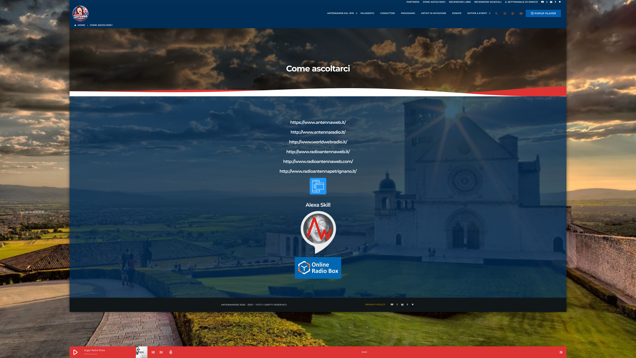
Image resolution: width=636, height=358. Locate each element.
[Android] (559, 2)
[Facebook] (555, 2)
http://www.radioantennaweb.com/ (318, 161)
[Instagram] (551, 2)
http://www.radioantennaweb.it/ (318, 151)
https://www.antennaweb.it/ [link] (318, 122)
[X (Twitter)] (547, 2)
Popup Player (543, 13)
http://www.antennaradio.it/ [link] (318, 132)
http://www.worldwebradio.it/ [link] (318, 142)
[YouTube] (542, 2)
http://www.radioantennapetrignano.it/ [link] (318, 171)
